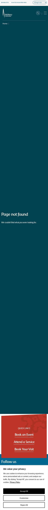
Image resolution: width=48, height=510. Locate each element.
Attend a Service (24, 442)
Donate (5, 2)
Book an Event (24, 434)
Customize (24, 498)
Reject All (24, 505)
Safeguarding (19, 2)
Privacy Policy (15, 482)
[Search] (38, 13)
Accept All (24, 491)
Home (5, 24)
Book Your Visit (24, 449)
